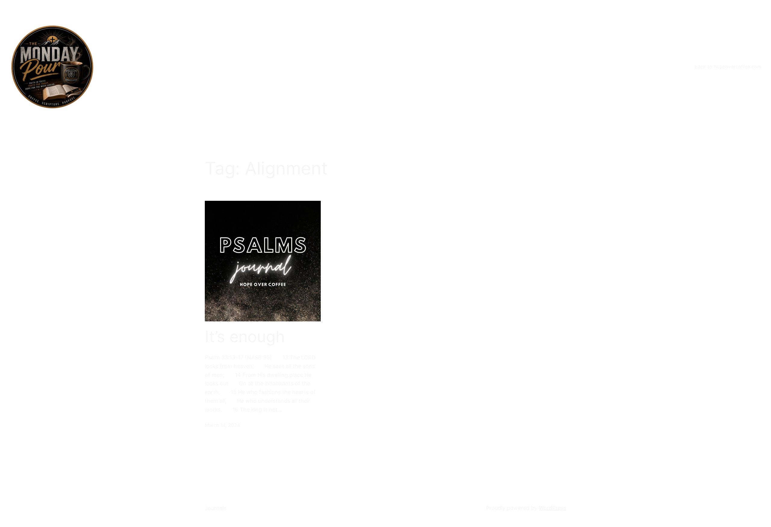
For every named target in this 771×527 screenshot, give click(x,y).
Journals (215, 508)
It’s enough (245, 336)
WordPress (552, 508)
